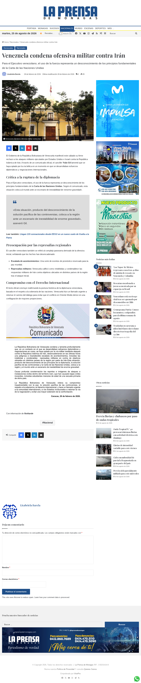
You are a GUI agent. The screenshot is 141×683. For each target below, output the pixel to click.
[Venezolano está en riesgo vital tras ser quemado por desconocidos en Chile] (103, 300)
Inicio (6, 42)
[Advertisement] (48, 472)
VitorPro (77, 674)
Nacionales (67, 28)
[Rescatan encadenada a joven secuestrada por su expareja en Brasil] (103, 287)
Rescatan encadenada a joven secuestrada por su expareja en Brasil (124, 286)
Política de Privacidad (65, 669)
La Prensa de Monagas (84, 665)
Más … (111, 28)
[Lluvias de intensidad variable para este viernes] (103, 449)
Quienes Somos (90, 669)
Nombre (6, 567)
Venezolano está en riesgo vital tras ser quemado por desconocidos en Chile (125, 299)
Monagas (43, 28)
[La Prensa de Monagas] (70, 12)
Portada (31, 28)
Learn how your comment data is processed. (52, 597)
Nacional (48, 422)
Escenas (88, 28)
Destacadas (8, 48)
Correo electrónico (10, 579)
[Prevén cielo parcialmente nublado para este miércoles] (103, 474)
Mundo (78, 28)
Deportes (100, 28)
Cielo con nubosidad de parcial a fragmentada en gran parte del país (124, 460)
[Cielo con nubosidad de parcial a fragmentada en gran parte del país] (103, 461)
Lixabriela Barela (13, 74)
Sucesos (54, 28)
